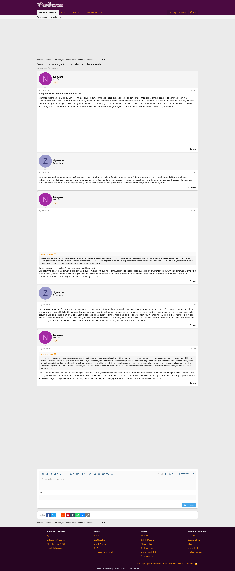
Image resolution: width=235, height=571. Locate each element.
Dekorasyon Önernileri (56, 540)
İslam (190, 544)
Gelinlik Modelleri (148, 540)
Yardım (180, 563)
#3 (195, 211)
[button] (77, 12)
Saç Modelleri (99, 540)
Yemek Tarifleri (100, 544)
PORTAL (64, 12)
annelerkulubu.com (55, 548)
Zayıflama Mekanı (195, 552)
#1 (195, 90)
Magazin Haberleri (148, 544)
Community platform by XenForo (117, 569)
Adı (40, 492)
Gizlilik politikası (169, 563)
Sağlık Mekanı (193, 536)
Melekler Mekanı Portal (103, 552)
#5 (195, 348)
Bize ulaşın (141, 563)
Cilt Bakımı (98, 548)
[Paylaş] (191, 90)
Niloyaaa (43, 68)
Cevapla (193, 149)
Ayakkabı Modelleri (54, 536)
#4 (195, 304)
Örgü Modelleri (147, 548)
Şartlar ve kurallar (154, 563)
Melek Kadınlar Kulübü (56, 544)
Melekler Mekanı (48, 12)
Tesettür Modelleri (148, 552)
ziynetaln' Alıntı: (47, 254)
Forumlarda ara (56, 17)
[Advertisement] (117, 39)
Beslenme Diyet (194, 540)
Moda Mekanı (146, 536)
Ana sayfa (189, 563)
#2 (195, 172)
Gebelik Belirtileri (100, 536)
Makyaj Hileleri (194, 548)
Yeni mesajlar (42, 17)
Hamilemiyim (93, 12)
